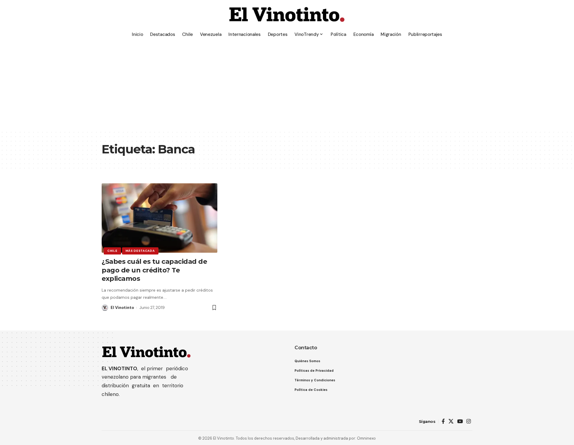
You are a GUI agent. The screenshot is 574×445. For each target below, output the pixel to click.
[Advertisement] (287, 85)
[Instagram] (468, 421)
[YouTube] (460, 421)
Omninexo (366, 438)
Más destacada (140, 251)
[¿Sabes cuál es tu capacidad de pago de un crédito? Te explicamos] (159, 218)
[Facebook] (443, 421)
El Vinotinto (122, 307)
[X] (451, 421)
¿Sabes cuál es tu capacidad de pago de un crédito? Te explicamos (154, 270)
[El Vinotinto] (287, 15)
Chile (112, 251)
